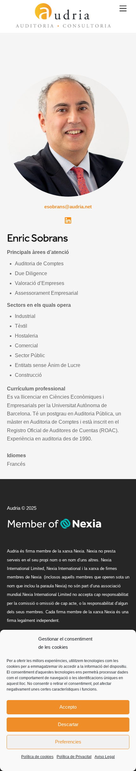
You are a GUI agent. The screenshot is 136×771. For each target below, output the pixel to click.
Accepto (68, 707)
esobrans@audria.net (68, 206)
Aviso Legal (105, 757)
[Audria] (63, 25)
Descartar (68, 724)
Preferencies (68, 741)
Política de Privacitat (74, 757)
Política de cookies (37, 757)
